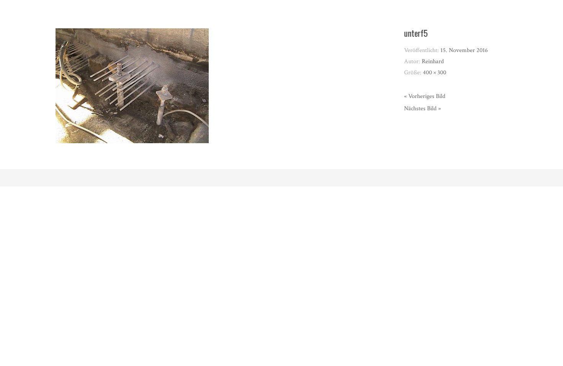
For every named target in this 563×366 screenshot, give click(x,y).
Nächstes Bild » (422, 109)
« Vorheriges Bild (424, 96)
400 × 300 (434, 73)
